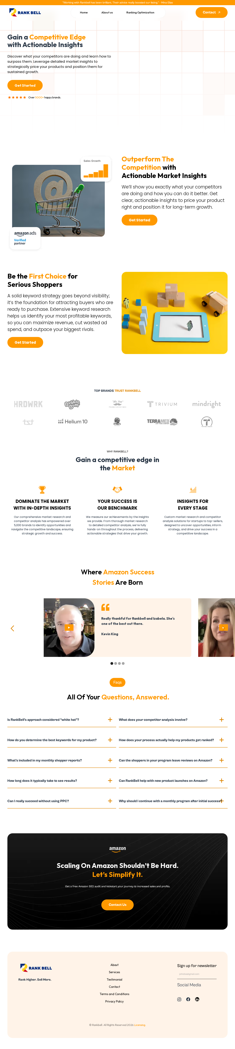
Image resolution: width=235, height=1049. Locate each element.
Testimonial (114, 979)
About (114, 965)
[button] (12, 628)
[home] (24, 12)
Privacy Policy (114, 1001)
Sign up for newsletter (197, 965)
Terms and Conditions (114, 994)
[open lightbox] (69, 627)
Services (114, 972)
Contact (114, 987)
